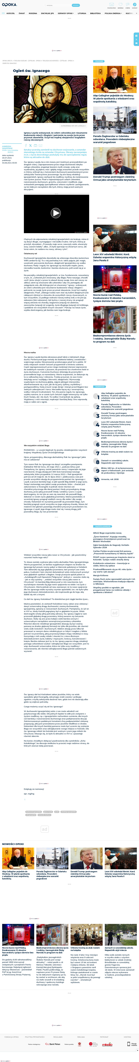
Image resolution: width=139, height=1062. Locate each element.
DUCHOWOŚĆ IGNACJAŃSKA (33, 812)
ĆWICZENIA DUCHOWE (44, 815)
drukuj (35, 145)
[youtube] (136, 43)
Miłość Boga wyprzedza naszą (107, 533)
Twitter (30, 145)
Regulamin (57, 1037)
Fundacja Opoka (12, 1037)
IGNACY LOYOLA (48, 812)
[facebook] (136, 36)
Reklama (81, 1037)
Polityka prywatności (35, 1037)
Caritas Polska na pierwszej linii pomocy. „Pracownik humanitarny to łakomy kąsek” (113, 552)
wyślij (40, 145)
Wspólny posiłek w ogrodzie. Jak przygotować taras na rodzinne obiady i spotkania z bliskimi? (112, 590)
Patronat (104, 1037)
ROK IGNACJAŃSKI (31, 815)
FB (26, 145)
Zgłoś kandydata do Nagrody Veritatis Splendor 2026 (111, 546)
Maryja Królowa (100, 575)
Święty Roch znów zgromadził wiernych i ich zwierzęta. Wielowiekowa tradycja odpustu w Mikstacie (114, 581)
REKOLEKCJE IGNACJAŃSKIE (68, 812)
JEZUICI (57, 812)
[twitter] (136, 39)
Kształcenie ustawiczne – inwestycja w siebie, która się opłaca (111, 564)
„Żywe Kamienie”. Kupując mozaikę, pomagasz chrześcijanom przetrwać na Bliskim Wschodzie (111, 539)
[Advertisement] (69, 34)
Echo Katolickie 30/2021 (13, 151)
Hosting (127, 1037)
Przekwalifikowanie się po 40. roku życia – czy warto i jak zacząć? (113, 570)
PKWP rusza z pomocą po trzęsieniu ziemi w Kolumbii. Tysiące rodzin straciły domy (114, 558)
